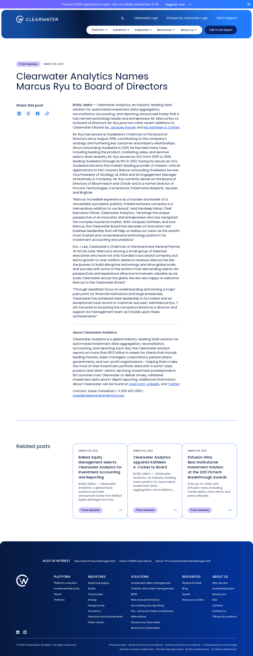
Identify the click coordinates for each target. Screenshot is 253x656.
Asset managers (98, 583)
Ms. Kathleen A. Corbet (161, 127)
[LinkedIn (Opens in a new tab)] (19, 113)
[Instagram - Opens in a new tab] (25, 632)
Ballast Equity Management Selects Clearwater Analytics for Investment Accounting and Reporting (100, 467)
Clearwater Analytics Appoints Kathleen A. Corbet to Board (152, 462)
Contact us (219, 611)
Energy (92, 599)
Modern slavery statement (137, 649)
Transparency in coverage (220, 645)
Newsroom (219, 594)
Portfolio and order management (152, 588)
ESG (214, 599)
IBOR (134, 594)
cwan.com (137, 384)
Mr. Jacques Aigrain (120, 127)
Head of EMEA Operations (135, 561)
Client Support (226, 18)
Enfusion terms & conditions (183, 645)
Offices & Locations (224, 616)
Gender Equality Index (169, 649)
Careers (217, 605)
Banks (91, 588)
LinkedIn (153, 384)
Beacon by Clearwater (145, 628)
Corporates (95, 594)
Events (186, 594)
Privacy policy (117, 645)
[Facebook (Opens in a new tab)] (38, 113)
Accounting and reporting (147, 605)
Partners (59, 599)
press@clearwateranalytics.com (99, 395)
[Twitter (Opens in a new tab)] (28, 113)
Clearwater (37, 19)
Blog (185, 588)
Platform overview (65, 583)
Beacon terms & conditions (146, 645)
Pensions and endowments (105, 616)
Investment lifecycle (66, 588)
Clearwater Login (146, 18)
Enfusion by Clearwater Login (187, 18)
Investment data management (151, 583)
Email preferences (197, 649)
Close (249, 4)
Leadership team (223, 588)
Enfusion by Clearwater (145, 622)
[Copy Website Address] (47, 113)
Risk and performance (145, 599)
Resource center (193, 599)
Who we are (220, 583)
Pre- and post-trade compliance (152, 611)
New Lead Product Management (94, 561)
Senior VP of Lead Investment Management (183, 561)
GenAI (57, 594)
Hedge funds (96, 605)
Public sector (96, 622)
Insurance (94, 611)
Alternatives (138, 616)
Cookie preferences (224, 649)
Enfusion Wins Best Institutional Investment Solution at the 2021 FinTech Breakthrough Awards (207, 467)
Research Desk (191, 583)
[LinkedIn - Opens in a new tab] (18, 632)
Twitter (173, 384)
